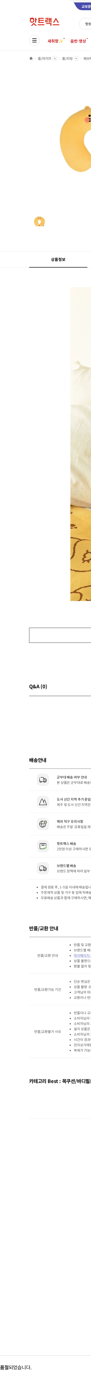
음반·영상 (78, 41)
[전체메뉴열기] (34, 40)
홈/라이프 (44, 58)
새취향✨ (55, 41)
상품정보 (58, 259)
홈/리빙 (67, 58)
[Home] (31, 58)
